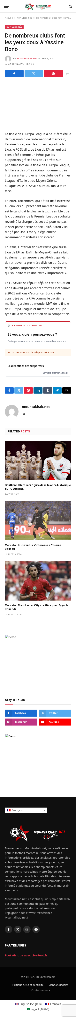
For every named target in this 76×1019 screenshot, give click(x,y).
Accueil (9, 17)
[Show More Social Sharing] (67, 73)
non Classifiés (24, 17)
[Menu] (6, 6)
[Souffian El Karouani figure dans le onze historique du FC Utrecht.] (38, 460)
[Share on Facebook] (14, 73)
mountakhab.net (27, 58)
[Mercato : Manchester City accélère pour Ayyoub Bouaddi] (38, 580)
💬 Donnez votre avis (21, 64)
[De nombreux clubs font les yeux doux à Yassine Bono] (38, 103)
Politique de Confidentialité (27, 985)
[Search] (70, 6)
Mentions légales (58, 985)
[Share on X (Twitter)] (34, 73)
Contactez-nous (40, 990)
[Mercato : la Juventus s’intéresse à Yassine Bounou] (38, 520)
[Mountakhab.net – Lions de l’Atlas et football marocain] (38, 6)
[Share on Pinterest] (53, 73)
